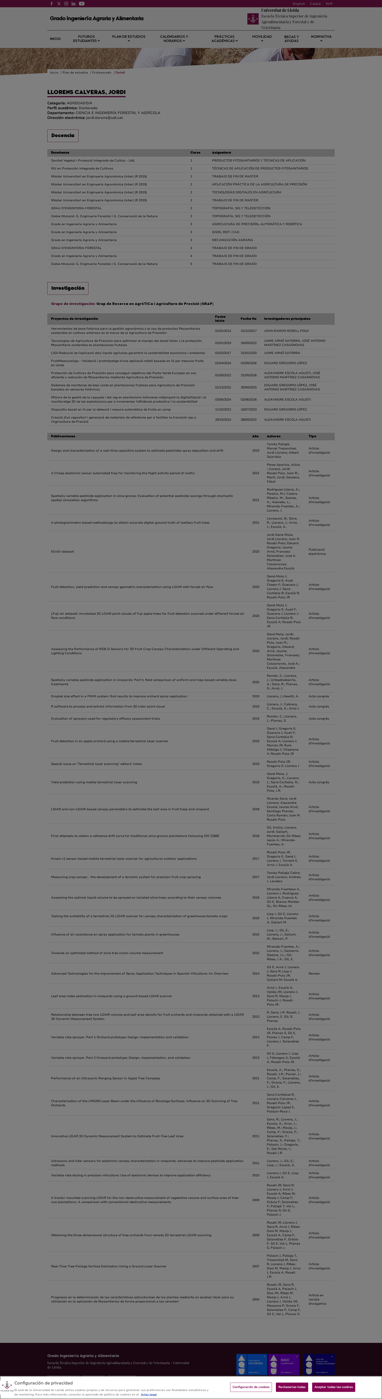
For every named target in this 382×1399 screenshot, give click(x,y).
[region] (191, 1387)
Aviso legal (149, 1394)
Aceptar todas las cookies (334, 1387)
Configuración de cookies (251, 1387)
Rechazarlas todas (292, 1387)
